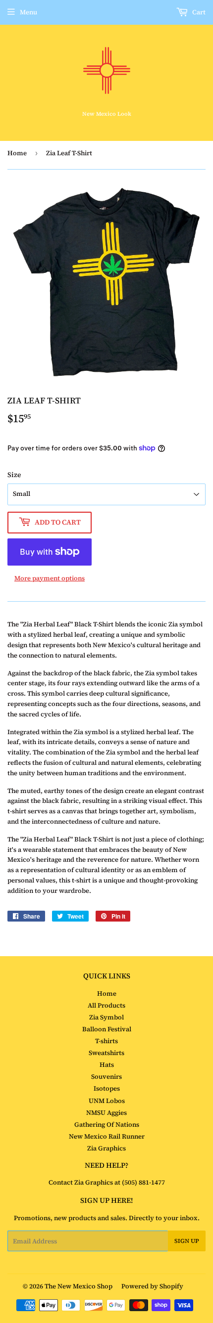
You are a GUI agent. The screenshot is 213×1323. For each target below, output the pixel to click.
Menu (28, 12)
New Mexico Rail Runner (107, 1136)
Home (17, 153)
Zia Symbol (106, 1017)
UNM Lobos (107, 1101)
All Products (106, 1005)
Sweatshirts (106, 1053)
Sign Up (186, 1241)
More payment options (49, 578)
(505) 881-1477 (142, 1182)
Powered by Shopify (152, 1286)
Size (14, 475)
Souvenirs (106, 1076)
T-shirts (106, 1041)
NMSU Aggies (106, 1112)
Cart (198, 12)
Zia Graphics (106, 1148)
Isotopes (107, 1088)
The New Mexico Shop (78, 1286)
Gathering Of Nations (106, 1124)
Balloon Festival (106, 1029)
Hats (107, 1064)
